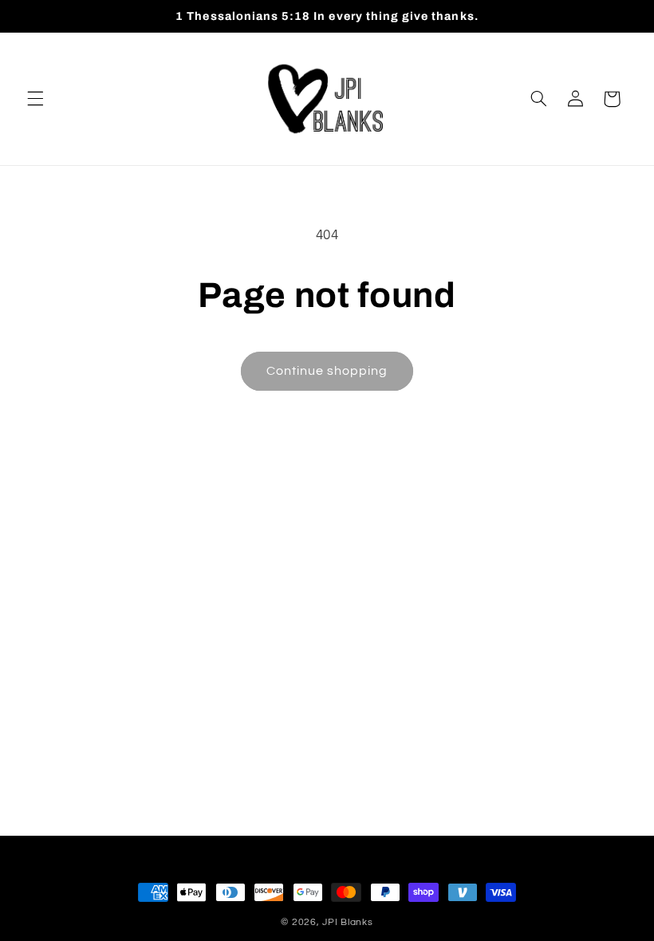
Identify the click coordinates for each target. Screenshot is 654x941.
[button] (35, 99)
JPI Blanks (347, 922)
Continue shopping (327, 370)
